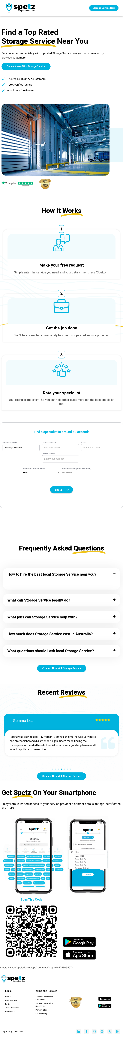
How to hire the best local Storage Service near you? (51, 574)
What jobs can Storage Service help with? (42, 617)
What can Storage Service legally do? (38, 600)
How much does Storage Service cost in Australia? (50, 634)
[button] (61, 574)
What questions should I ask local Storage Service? (50, 651)
